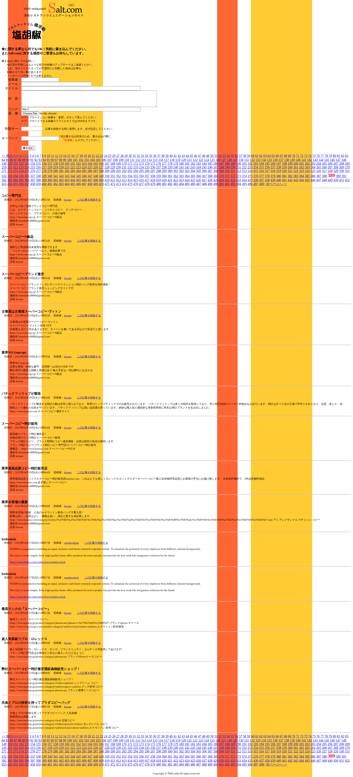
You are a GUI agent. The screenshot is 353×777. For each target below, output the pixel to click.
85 (7, 160)
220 (61, 167)
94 (44, 160)
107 (109, 160)
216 (38, 167)
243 (192, 167)
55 (232, 155)
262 (301, 167)
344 (72, 176)
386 (313, 176)
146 (332, 160)
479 (152, 184)
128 (229, 160)
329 (335, 171)
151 (15, 163)
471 (107, 184)
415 (135, 180)
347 (89, 176)
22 (97, 155)
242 (187, 167)
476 (135, 184)
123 (200, 160)
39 (167, 155)
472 (112, 184)
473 (118, 184)
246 (210, 167)
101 (75, 160)
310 (227, 171)
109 (120, 160)
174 (147, 163)
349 (101, 176)
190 (238, 163)
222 (72, 167)
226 (95, 167)
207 (335, 163)
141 (303, 160)
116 (160, 160)
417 (147, 180)
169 (118, 163)
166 (101, 163)
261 (295, 167)
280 (55, 171)
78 (326, 155)
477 (141, 184)
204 (318, 163)
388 (324, 176)
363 (181, 176)
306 (204, 171)
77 (322, 155)
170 (124, 163)
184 (204, 163)
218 (49, 167)
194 (261, 163)
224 (84, 167)
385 (307, 176)
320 (284, 171)
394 (15, 180)
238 (164, 167)
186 (215, 163)
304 (192, 171)
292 (124, 171)
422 (175, 180)
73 (305, 155)
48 (203, 155)
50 (211, 155)
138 (286, 160)
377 (261, 176)
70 (293, 155)
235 (147, 167)
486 (192, 184)
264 (313, 167)
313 (244, 171)
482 (170, 184)
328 (330, 171)
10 (48, 155)
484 (181, 184)
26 (113, 155)
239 (170, 167)
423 (181, 180)
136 (275, 160)
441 (284, 180)
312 (238, 171)
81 (338, 155)
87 (15, 160)
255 (261, 167)
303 (187, 171)
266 (324, 167)
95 (48, 160)
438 (267, 180)
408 (95, 180)
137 (280, 160)
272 (9, 171)
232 (129, 167)
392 (4, 180)
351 (112, 176)
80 (334, 155)
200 (295, 163)
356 (141, 176)
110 (126, 160)
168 (112, 163)
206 (330, 163)
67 (281, 155)
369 (215, 176)
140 (298, 160)
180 (181, 163)
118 (172, 160)
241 (181, 167)
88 (19, 160)
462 (55, 184)
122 (195, 160)
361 (170, 176)
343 (67, 176)
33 (142, 155)
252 (244, 167)
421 (170, 180)
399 (44, 180)
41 (175, 155)
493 (232, 184)
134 (263, 160)
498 (261, 184)
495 (244, 184)
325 (313, 171)
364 (187, 176)
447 (318, 180)
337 (32, 176)
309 (221, 171)
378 (267, 176)
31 (134, 155)
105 (98, 160)
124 (206, 160)
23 (101, 155)
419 (158, 180)
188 (227, 163)
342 (61, 176)
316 (261, 171)
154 (32, 163)
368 (210, 176)
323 (301, 171)
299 (164, 171)
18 (81, 155)
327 (324, 171)
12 (56, 155)
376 (255, 176)
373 (238, 176)
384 (301, 176)
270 (347, 167)
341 (55, 176)
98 (60, 160)
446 (313, 180)
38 (162, 155)
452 (347, 180)
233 (135, 167)
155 (38, 163)
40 (171, 155)
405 (78, 180)
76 (318, 155)
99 (64, 160)
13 (60, 155)
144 (320, 160)
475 (129, 184)
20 (89, 155)
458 (32, 184)
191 (244, 163)
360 (164, 176)
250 (232, 167)
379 (272, 176)
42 (179, 155)
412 (118, 180)
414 (129, 180)
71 (297, 155)
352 (118, 176)
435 (250, 180)
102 (80, 160)
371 (227, 176)
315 (255, 171)
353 (124, 176)
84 (3, 160)
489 (210, 184)
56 (236, 155)
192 (250, 163)
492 (227, 184)
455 (15, 184)
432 (232, 180)
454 (9, 184)
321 (290, 171)
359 (158, 176)
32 (138, 155)
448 (324, 180)
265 (318, 167)
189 (232, 163)
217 (44, 167)
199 (290, 163)
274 (21, 171)
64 (269, 155)
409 (101, 180)
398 (38, 180)
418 (152, 180)
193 (255, 163)
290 (112, 171)
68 (285, 155)
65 (273, 155)
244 (198, 167)
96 (52, 160)
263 (307, 167)
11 (52, 155)
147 (338, 160)
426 (198, 180)
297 (152, 171)
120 (183, 160)
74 (310, 155)
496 (250, 184)
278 (44, 171)
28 (122, 155)
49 (207, 155)
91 (32, 160)
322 (295, 171)
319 (278, 171)
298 (158, 171)
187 (221, 163)
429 (215, 180)
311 (232, 171)
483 (175, 184)
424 (187, 180)
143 (315, 160)
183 (198, 163)
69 (289, 155)
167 (107, 163)
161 (72, 163)
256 (267, 167)
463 (61, 184)
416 (141, 180)
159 (61, 163)
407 (89, 180)
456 (21, 184)
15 (68, 155)
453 (4, 184)
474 (124, 184)
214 (27, 167)
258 (278, 167)
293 (129, 171)
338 (38, 176)
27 (118, 155)
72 (301, 155)
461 (49, 184)
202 (307, 163)
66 (277, 155)
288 (101, 171)
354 (129, 176)
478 (147, 184)
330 (341, 171)
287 (95, 171)
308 (215, 171)
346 (84, 176)
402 (61, 180)
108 (115, 160)
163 (84, 163)
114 (149, 160)
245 (204, 167)
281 (61, 171)
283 (72, 171)
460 (44, 184)
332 (4, 176)
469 (95, 184)
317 (267, 171)
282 (67, 171)
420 (164, 180)
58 (244, 155)
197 (278, 163)
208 (341, 163)
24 (105, 155)
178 (170, 163)
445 (307, 180)
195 (267, 163)
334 (15, 176)
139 (292, 160)
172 (135, 163)
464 (67, 184)
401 (55, 180)
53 (224, 155)
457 (27, 184)
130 (240, 160)
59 (248, 155)
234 (141, 167)
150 (9, 163)
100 (69, 160)
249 (227, 167)
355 (135, 176)
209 (347, 163)
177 (164, 163)
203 (313, 163)
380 (278, 176)
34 (146, 155)
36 (154, 155)
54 (228, 155)
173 (141, 163)
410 (107, 180)
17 (77, 155)
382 (290, 176)
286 (89, 171)
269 (341, 167)
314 (250, 171)
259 (284, 167)
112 (137, 160)
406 (84, 180)
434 (244, 180)
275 (27, 171)
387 (318, 176)
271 (4, 171)
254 (255, 167)
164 (89, 163)
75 (314, 155)
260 (290, 167)
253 (250, 167)
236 (152, 167)
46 (195, 155)
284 (78, 171)
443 (295, 180)
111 (132, 160)
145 (326, 160)
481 (164, 184)
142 (309, 160)
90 (27, 160)
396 (27, 180)
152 (21, 163)
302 (181, 171)
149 (4, 163)
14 (64, 155)
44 (187, 155)
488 (204, 184)
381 (284, 176)
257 (272, 167)
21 (93, 155)
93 (40, 160)
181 (187, 163)
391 (344, 176)
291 (118, 171)
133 (258, 160)
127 (223, 160)
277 (38, 171)
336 (27, 176)
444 (301, 180)
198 (284, 163)
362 (175, 176)
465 (72, 184)
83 (346, 155)
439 (272, 180)
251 (238, 167)
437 (261, 180)
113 (143, 160)
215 (32, 167)
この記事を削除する (89, 199)
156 (44, 163)
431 (227, 180)
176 (158, 163)
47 (199, 155)
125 (212, 160)
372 (232, 176)
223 (78, 167)
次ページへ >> (276, 184)
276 (32, 171)
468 (89, 184)
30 (130, 155)
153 (27, 163)
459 (38, 184)
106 (103, 160)
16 (73, 155)
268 (335, 167)
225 (89, 167)
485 (187, 184)
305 (198, 171)
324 (307, 171)
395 (21, 180)
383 (295, 176)
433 (238, 180)
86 (11, 160)
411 (112, 180)
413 (124, 180)
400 (49, 180)
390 (338, 176)
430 (221, 180)
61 (256, 155)
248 (221, 167)
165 (95, 163)
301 (175, 171)
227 (101, 167)
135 (269, 160)
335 (21, 176)
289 (107, 171)
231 (124, 167)
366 (198, 176)
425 (192, 180)
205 (324, 163)
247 (215, 167)
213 (21, 167)
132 (252, 160)
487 (198, 184)
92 (36, 160)
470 (101, 184)
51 (216, 155)
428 (210, 180)
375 (250, 176)
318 (272, 171)
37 (158, 155)
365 (192, 176)
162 (78, 163)
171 (129, 163)
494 (238, 184)
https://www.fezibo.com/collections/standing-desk (37, 562)
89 (23, 160)
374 (244, 176)
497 (255, 184)
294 (135, 171)
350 (107, 176)
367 (204, 176)
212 (15, 167)
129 (235, 160)
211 (9, 167)
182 (192, 163)
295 (141, 171)
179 (175, 163)
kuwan (67, 199)
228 (107, 167)
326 (318, 171)
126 (218, 160)
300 (170, 171)
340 (49, 176)
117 (166, 160)
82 (342, 155)
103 (86, 160)
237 (158, 167)
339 (44, 176)
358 (152, 176)
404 (72, 180)
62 (261, 155)
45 (191, 155)
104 (92, 160)
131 (246, 160)
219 (55, 167)
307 (210, 171)
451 (341, 180)
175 (152, 163)
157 (49, 163)
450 (335, 180)
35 (150, 155)
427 (204, 180)
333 (9, 176)
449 (330, 180)
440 (278, 180)
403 (67, 180)
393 (9, 180)
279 (49, 171)
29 (126, 155)
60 (252, 155)
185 (210, 163)
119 (177, 160)
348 (95, 176)
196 (272, 163)
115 (155, 160)
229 (112, 167)
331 (347, 171)
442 (290, 180)
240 (175, 167)
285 (84, 171)
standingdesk (71, 542)
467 (84, 184)
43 (183, 155)
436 (255, 180)
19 (85, 155)
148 (343, 160)
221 (67, 167)
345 (78, 176)
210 (4, 167)
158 (55, 163)
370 (221, 176)
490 (215, 184)
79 (330, 155)
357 (147, 176)
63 (265, 155)
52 (220, 155)
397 (32, 180)
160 (67, 163)
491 (221, 184)
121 (189, 160)
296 (147, 171)
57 (240, 155)
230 (118, 167)
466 (78, 184)
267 (330, 167)
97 (56, 160)
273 (15, 171)
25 (109, 155)
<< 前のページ (12, 155)
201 (301, 163)
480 (158, 184)
